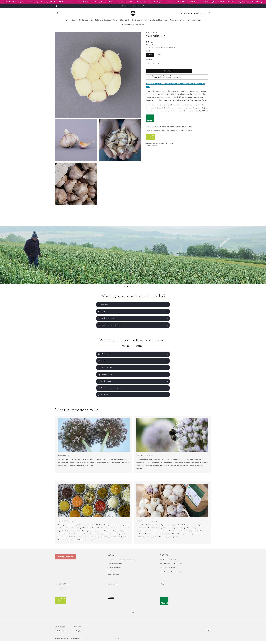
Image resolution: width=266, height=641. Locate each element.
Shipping (157, 47)
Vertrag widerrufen (65, 557)
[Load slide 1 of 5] (124, 286)
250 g (150, 55)
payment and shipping (115, 564)
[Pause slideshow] (147, 286)
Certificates (112, 584)
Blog (162, 584)
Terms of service (106, 638)
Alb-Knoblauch (64, 638)
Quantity (149, 59)
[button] (57, 13)
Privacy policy (96, 638)
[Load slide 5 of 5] (136, 286)
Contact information (130, 638)
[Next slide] (141, 286)
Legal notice (141, 638)
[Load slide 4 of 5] (133, 286)
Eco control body (62, 584)
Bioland (111, 598)
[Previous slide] (119, 286)
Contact (110, 571)
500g (159, 55)
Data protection (113, 574)
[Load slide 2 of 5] (127, 286)
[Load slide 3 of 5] (130, 286)
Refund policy (87, 638)
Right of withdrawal (114, 567)
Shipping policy (118, 638)
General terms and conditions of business (122, 560)
